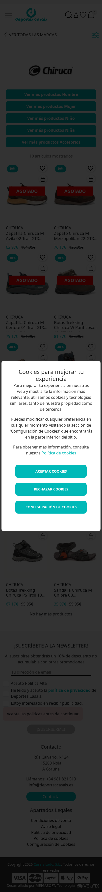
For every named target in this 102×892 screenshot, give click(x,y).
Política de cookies (59, 453)
